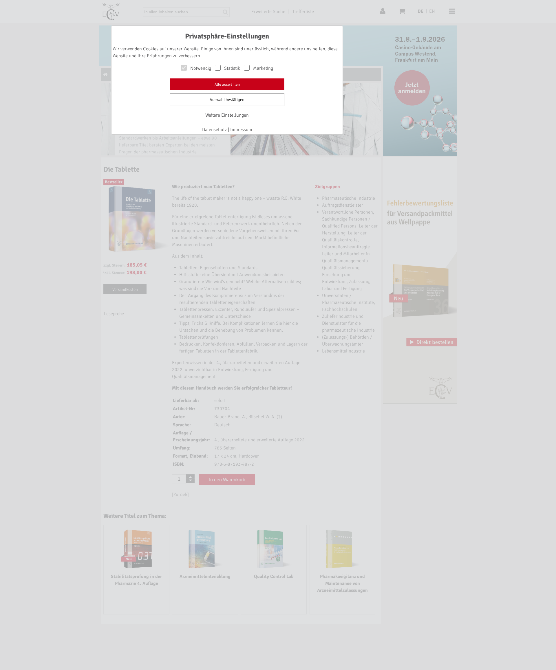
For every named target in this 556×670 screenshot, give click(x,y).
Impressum (241, 130)
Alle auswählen (227, 84)
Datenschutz (214, 130)
